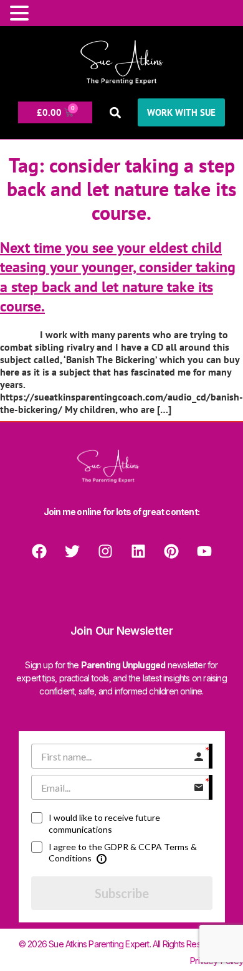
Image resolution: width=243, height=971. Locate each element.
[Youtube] (204, 551)
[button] (115, 112)
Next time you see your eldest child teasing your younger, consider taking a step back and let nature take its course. (118, 277)
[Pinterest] (171, 551)
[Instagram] (105, 551)
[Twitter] (72, 551)
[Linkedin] (138, 551)
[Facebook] (39, 551)
